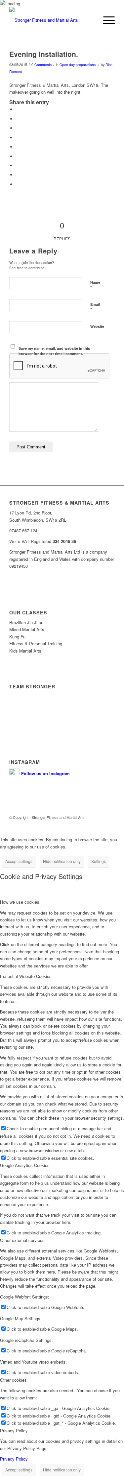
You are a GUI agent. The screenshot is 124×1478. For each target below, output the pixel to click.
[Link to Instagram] (110, 824)
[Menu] (106, 20)
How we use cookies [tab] (19, 902)
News (15, 703)
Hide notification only (62, 861)
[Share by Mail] (17, 184)
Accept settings (18, 861)
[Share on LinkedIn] (17, 147)
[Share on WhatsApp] (17, 128)
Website (97, 326)
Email (95, 307)
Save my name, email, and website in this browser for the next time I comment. (54, 351)
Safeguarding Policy (30, 731)
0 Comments (41, 64)
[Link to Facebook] (100, 824)
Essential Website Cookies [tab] (26, 976)
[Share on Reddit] (17, 175)
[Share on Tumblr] (17, 156)
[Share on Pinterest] (17, 137)
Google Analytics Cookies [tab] (25, 1165)
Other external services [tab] (22, 1240)
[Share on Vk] (17, 165)
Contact (17, 712)
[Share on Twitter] (17, 119)
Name (95, 285)
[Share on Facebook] (17, 109)
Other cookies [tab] (13, 1380)
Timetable (19, 694)
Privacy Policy (23, 722)
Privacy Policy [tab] (14, 1430)
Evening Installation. (43, 54)
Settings (98, 861)
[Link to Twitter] (90, 824)
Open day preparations (78, 64)
